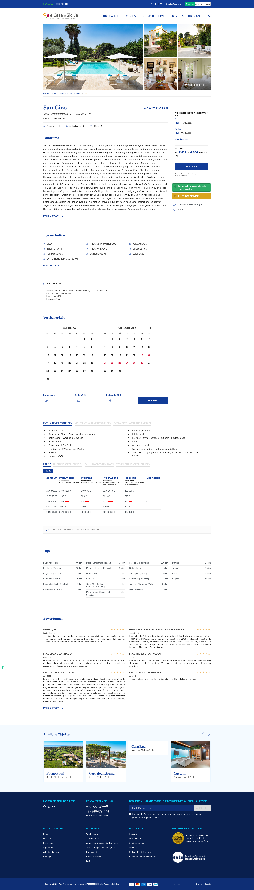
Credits (208, 884)
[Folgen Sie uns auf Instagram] (49, 806)
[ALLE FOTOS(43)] (194, 73)
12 (142, 347)
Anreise (178, 119)
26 (142, 363)
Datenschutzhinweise (153, 814)
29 (112, 371)
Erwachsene (49, 395)
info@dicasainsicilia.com (97, 815)
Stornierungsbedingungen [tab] (133, 464)
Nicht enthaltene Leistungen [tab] (93, 423)
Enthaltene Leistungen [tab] (57, 423)
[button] (209, 16)
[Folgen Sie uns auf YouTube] (53, 806)
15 (112, 355)
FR (161, 4)
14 (105, 355)
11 (134, 347)
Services (177, 16)
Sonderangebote (136, 843)
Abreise (178, 129)
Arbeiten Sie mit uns (52, 852)
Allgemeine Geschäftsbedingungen (102, 843)
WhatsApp (49, 4)
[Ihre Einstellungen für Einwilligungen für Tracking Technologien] (3, 667)
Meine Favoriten (174, 4)
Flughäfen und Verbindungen (142, 856)
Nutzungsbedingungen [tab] (67, 464)
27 (149, 363)
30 (119, 371)
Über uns (47, 838)
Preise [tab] (47, 464)
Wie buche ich (92, 834)
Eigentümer (48, 843)
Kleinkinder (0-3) (113, 395)
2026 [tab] (48, 471)
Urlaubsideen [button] (153, 16)
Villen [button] (131, 16)
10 (127, 347)
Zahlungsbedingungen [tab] (99, 464)
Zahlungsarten (92, 838)
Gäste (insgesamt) (182, 139)
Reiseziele (134, 834)
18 (134, 355)
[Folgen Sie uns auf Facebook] (44, 806)
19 (142, 355)
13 (149, 347)
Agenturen (48, 847)
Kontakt (46, 834)
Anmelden (202, 808)
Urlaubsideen (135, 838)
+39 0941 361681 (61, 4)
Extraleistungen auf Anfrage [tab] (132, 423)
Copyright (47, 856)
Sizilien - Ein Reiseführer (140, 852)
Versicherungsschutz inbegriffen (101, 847)
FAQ (88, 861)
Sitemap (199, 884)
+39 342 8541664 (97, 811)
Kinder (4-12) (80, 395)
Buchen (152, 400)
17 (127, 355)
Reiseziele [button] (111, 16)
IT (151, 4)
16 (120, 355)
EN (156, 4)
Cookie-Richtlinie (93, 856)
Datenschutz (92, 852)
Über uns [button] (194, 16)
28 (105, 371)
